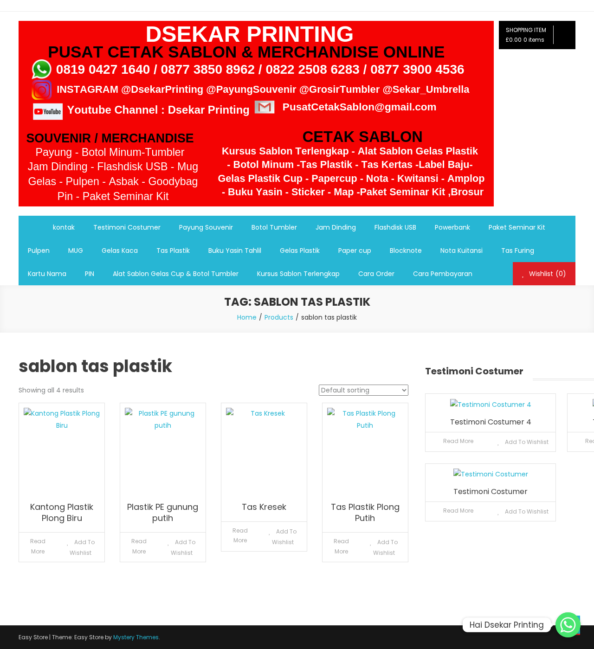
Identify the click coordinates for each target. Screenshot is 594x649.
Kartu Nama (47, 273)
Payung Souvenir (206, 227)
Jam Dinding (336, 227)
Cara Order (376, 273)
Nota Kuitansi (461, 250)
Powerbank (452, 227)
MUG (75, 250)
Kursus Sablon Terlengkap (298, 273)
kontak (64, 227)
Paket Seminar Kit (517, 227)
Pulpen (39, 250)
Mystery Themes (136, 637)
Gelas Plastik (300, 250)
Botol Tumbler (274, 227)
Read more (37, 546)
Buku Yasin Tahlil (234, 250)
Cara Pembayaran (442, 273)
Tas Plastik (173, 250)
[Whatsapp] (568, 624)
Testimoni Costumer (127, 227)
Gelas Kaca (120, 250)
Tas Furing (517, 250)
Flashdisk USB (395, 227)
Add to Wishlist (82, 547)
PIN (89, 273)
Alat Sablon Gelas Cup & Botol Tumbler (176, 273)
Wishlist (546, 273)
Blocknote (406, 250)
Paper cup (354, 250)
